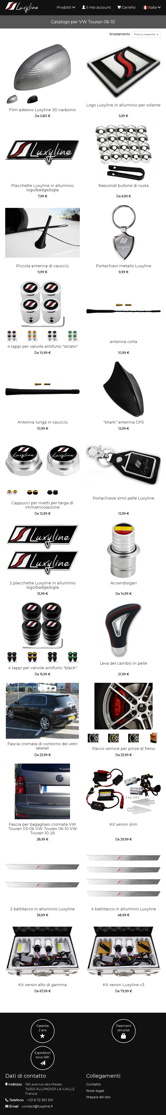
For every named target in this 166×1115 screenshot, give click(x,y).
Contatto (93, 1084)
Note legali (95, 1091)
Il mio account (98, 7)
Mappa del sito (98, 1097)
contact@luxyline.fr (37, 1106)
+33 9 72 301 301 (40, 1100)
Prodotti (64, 7)
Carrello (129, 7)
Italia (152, 7)
